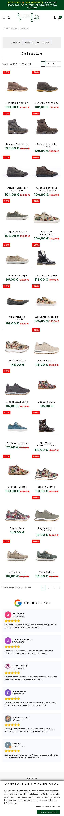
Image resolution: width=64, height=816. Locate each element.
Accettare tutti (48, 812)
